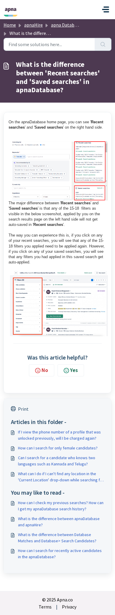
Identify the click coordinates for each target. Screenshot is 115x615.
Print (23, 409)
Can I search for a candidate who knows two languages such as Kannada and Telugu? (56, 461)
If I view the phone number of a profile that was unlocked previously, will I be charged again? (59, 435)
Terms (45, 607)
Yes (74, 370)
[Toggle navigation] (105, 9)
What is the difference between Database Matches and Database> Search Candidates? (57, 537)
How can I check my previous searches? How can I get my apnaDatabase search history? (61, 506)
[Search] (103, 44)
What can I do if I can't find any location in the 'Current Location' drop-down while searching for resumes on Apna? (61, 477)
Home (10, 25)
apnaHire (33, 25)
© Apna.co (57, 600)
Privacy (69, 607)
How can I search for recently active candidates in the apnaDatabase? (60, 553)
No (45, 370)
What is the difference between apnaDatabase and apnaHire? (59, 521)
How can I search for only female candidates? (58, 448)
